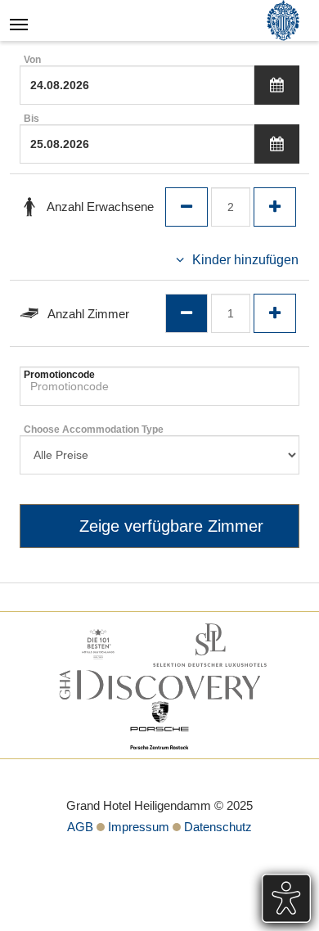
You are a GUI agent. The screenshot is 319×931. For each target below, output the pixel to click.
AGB (80, 827)
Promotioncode (59, 374)
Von (32, 59)
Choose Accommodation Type (94, 429)
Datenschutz (218, 827)
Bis (31, 118)
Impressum (138, 827)
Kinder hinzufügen (245, 260)
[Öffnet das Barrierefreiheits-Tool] (286, 898)
